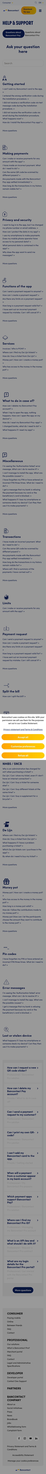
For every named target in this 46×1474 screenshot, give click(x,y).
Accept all (23, 737)
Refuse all (23, 755)
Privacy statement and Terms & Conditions (23, 729)
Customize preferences (23, 746)
